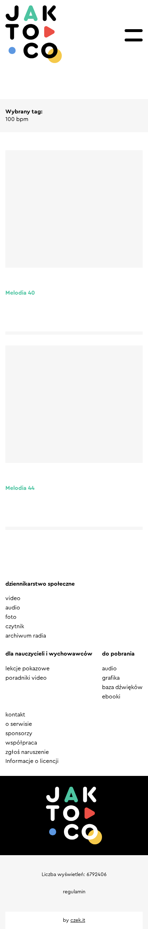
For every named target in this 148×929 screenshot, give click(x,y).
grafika (111, 678)
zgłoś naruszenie (27, 752)
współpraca (21, 743)
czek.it (77, 920)
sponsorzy (18, 733)
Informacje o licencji (32, 761)
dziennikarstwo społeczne (40, 584)
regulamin (74, 891)
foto (11, 617)
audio (12, 608)
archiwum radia (25, 636)
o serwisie (18, 724)
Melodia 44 (19, 488)
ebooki (111, 697)
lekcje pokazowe (27, 668)
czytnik (14, 626)
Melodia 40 (20, 293)
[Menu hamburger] (134, 35)
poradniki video (26, 678)
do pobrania (118, 654)
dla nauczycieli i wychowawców (48, 654)
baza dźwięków (122, 687)
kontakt (15, 715)
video (12, 598)
